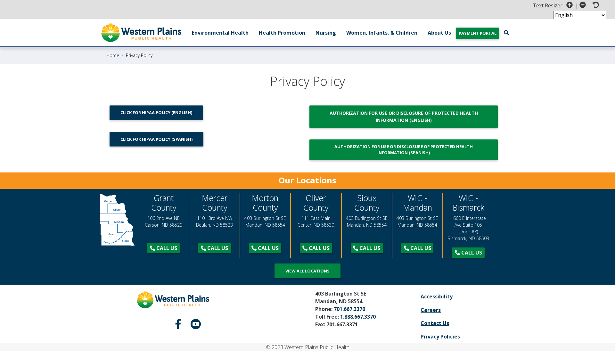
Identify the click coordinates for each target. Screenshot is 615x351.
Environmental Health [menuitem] (220, 32)
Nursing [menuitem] (326, 32)
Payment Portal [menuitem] (477, 33)
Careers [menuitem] (431, 309)
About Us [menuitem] (439, 32)
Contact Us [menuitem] (435, 323)
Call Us (166, 248)
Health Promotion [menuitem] (282, 32)
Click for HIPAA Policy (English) (156, 112)
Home (112, 55)
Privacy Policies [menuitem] (440, 336)
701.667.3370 (349, 309)
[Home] (141, 33)
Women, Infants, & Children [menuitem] (381, 32)
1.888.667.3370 (358, 316)
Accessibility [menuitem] (437, 296)
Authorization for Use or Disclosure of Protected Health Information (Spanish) (403, 149)
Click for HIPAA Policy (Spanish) (156, 139)
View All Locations (307, 271)
